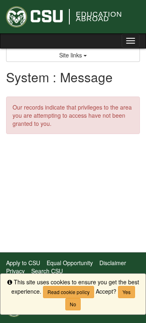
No (73, 304)
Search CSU (47, 271)
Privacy (15, 271)
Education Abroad (99, 16)
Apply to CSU (23, 263)
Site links (71, 55)
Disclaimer (112, 263)
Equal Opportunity (70, 263)
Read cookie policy (68, 291)
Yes (126, 291)
